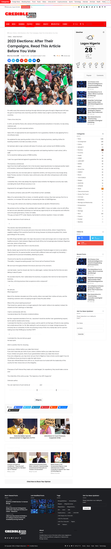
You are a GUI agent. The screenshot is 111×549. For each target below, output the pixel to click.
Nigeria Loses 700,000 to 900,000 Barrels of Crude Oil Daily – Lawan (31, 224)
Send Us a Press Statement (22, 390)
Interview (85, 1)
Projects (80, 216)
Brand (79, 175)
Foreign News (16, 1)
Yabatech (64, 524)
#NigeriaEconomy (68, 504)
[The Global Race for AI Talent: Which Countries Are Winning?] (81, 94)
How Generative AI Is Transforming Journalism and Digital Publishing (95, 119)
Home (7, 24)
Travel (33, 1)
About (88, 546)
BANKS (80, 163)
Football (80, 219)
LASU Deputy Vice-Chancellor (65, 515)
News (13, 24)
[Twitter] (8, 538)
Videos (44, 1)
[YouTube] (12, 538)
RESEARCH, (81, 199)
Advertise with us (47, 390)
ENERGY (80, 172)
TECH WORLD (82, 177)
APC (59, 509)
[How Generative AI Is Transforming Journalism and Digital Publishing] (81, 119)
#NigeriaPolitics (71, 506)
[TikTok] (18, 538)
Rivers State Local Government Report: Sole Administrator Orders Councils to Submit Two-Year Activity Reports (60, 468)
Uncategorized (82, 141)
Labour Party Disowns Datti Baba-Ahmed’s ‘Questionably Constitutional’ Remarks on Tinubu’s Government (38, 467)
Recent (79, 75)
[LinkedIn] (10, 538)
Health (98, 1)
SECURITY (81, 147)
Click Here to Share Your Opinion (39, 481)
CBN (69, 509)
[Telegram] (16, 538)
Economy (80, 152)
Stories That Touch (17, 36)
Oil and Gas (81, 169)
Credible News (34, 219)
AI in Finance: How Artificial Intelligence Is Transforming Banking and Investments (95, 84)
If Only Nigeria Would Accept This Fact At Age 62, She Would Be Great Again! (33, 285)
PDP (59, 524)
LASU (69, 512)
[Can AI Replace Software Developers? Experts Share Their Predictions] (81, 111)
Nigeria (39, 400)
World (38, 24)
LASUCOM (75, 512)
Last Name (80, 328)
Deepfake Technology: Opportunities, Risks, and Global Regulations (49, 7)
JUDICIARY (81, 161)
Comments (100, 75)
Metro (79, 166)
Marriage (80, 211)
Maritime (80, 222)
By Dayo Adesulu (13, 55)
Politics (104, 1)
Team (92, 546)
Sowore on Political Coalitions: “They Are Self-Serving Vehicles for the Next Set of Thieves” (16, 467)
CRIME (80, 158)
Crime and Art (52, 1)
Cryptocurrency (61, 512)
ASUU (63, 509)
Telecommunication (83, 191)
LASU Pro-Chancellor (63, 518)
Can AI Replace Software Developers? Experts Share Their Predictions (95, 110)
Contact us (63, 390)
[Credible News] (21, 15)
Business (21, 24)
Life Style (92, 1)
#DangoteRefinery (62, 501)
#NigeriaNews (61, 506)
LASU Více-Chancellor (63, 521)
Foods (39, 1)
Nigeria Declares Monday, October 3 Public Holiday (26, 334)
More (65, 24)
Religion (80, 180)
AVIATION (80, 183)
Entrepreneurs (82, 205)
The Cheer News (47, 385)
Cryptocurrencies (62, 1)
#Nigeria (60, 504)
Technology (77, 1)
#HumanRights (72, 501)
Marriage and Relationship (85, 202)
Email (79, 318)
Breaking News (26, 1)
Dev (75, 530)
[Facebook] (6, 538)
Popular (89, 75)
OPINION (80, 186)
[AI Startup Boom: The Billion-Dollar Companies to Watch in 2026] (34, 511)
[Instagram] (14, 538)
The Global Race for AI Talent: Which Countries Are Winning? (95, 93)
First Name (80, 323)
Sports (71, 1)
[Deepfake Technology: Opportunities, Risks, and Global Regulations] (81, 102)
